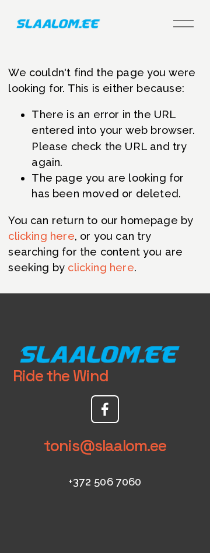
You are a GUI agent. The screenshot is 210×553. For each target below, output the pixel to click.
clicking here (41, 236)
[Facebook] (105, 409)
